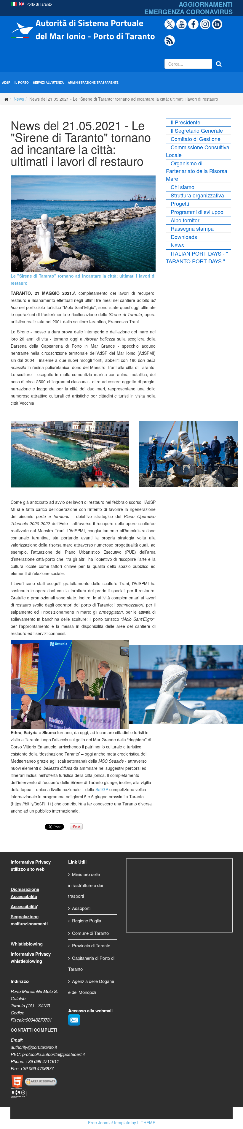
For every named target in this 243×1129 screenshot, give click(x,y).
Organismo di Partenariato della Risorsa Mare (196, 170)
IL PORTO (22, 82)
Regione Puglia (86, 920)
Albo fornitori (186, 220)
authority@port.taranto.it (34, 1047)
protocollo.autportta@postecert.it (53, 1054)
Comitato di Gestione (195, 138)
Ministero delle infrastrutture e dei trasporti (85, 885)
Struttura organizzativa (197, 195)
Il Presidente (185, 122)
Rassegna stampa (192, 228)
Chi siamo (182, 187)
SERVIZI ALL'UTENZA (48, 82)
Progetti (180, 203)
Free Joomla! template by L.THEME (121, 1122)
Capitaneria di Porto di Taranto (91, 963)
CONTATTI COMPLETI (34, 1030)
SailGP (101, 789)
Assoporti (81, 908)
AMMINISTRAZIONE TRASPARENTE (93, 82)
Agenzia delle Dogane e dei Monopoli (91, 986)
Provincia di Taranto (91, 945)
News (19, 99)
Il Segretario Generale (197, 130)
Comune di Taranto (90, 933)
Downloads (184, 236)
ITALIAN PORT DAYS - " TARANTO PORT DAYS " (197, 257)
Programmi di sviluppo (197, 212)
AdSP (6, 82)
